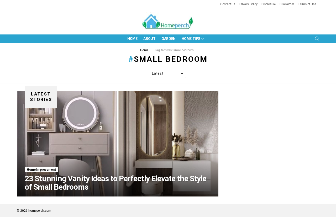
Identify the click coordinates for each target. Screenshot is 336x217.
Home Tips (191, 39)
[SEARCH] (317, 38)
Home (132, 39)
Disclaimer (287, 4)
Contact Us (227, 4)
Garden (168, 39)
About (149, 39)
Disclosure (268, 4)
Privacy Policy (248, 4)
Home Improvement (41, 169)
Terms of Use (307, 4)
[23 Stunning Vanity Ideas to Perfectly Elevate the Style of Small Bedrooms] (117, 143)
